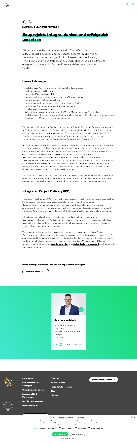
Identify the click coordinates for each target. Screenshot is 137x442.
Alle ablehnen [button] (77, 434)
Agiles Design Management (86, 244)
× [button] (134, 417)
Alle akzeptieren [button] (60, 434)
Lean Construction (59, 244)
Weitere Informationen (72, 424)
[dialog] (68, 428)
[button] (121, 4)
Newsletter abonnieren (102, 380)
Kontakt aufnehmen (34, 272)
